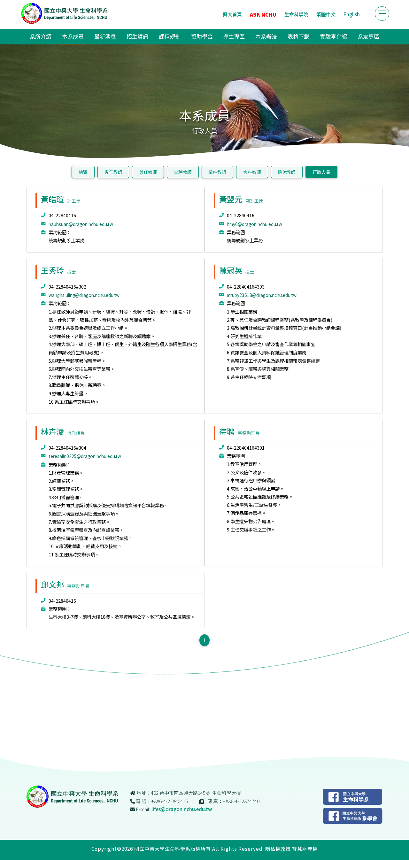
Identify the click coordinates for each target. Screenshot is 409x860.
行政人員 (321, 172)
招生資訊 (137, 36)
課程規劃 (170, 36)
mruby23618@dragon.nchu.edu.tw (262, 295)
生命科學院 (296, 14)
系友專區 (368, 36)
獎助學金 (202, 36)
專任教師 (113, 172)
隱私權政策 (278, 848)
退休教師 (287, 172)
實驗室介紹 (333, 36)
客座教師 (252, 172)
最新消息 (105, 36)
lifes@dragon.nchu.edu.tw (181, 809)
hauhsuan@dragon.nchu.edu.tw (81, 224)
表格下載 (298, 36)
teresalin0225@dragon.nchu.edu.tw (85, 456)
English (351, 14)
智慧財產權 (305, 848)
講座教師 (217, 172)
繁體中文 (326, 14)
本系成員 (73, 36)
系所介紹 (40, 36)
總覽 (83, 172)
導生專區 (234, 36)
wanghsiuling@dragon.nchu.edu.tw (84, 295)
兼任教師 (148, 172)
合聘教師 (183, 172)
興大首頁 (232, 14)
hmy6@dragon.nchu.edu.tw (254, 224)
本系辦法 (266, 36)
